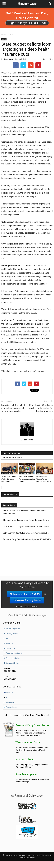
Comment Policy (12, 663)
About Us (9, 643)
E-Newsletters (11, 707)
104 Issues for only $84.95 (27, 600)
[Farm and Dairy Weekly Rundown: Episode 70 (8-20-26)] (44, 468)
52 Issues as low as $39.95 (25, 594)
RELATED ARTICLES (11, 453)
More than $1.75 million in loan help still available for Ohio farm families (41, 408)
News (4, 39)
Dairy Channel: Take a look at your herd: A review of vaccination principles (13, 408)
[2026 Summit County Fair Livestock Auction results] (27, 468)
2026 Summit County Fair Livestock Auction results (27, 479)
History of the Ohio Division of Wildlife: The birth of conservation (25, 512)
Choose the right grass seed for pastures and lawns (26, 520)
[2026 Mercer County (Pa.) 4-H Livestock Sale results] (9, 468)
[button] (50, 4)
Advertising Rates (12, 629)
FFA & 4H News (7, 473)
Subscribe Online (12, 658)
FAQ (7, 639)
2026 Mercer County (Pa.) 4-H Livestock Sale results (8, 479)
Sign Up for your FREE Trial (27, 23)
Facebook (9, 693)
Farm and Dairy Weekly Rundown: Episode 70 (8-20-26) (43, 479)
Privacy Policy (11, 634)
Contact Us (10, 648)
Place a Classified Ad (14, 653)
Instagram (9, 702)
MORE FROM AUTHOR (12, 457)
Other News (8, 59)
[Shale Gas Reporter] (27, 823)
